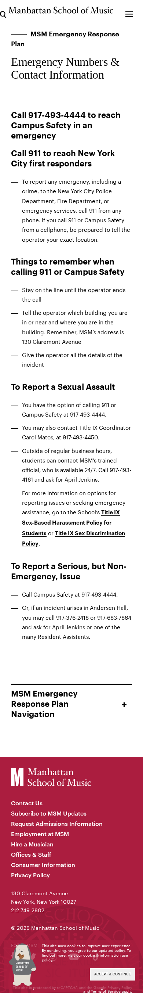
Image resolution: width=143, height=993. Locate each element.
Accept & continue (112, 974)
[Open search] (3, 11)
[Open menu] (129, 11)
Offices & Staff (31, 854)
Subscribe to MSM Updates (49, 813)
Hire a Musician (32, 844)
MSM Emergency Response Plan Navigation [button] (44, 704)
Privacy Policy (30, 874)
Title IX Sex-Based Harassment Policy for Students (71, 523)
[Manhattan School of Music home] (60, 10)
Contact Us (27, 802)
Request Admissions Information (57, 823)
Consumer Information (43, 864)
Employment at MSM (40, 833)
